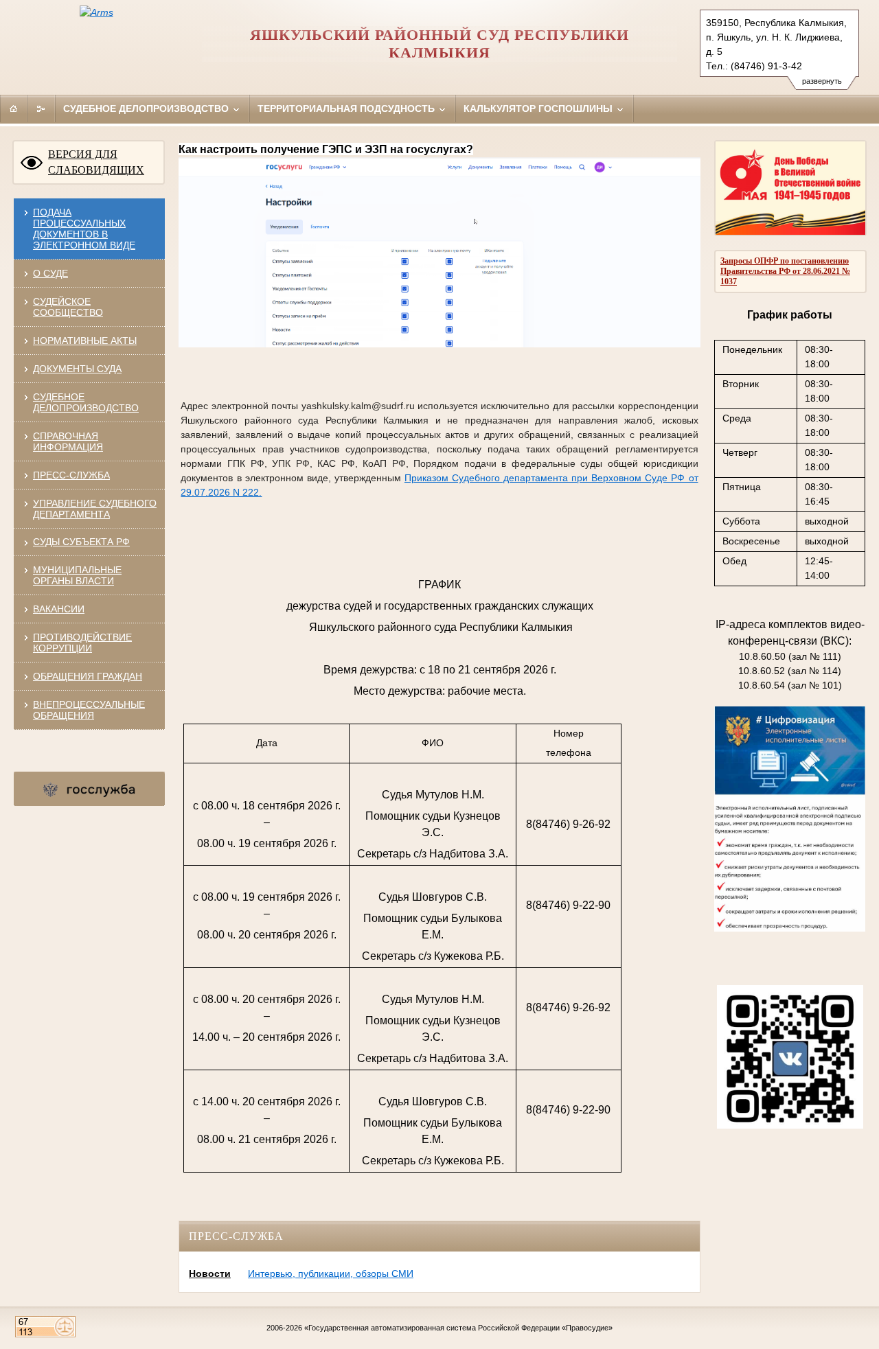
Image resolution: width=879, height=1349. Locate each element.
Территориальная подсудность (347, 108)
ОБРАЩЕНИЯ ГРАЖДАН (87, 676)
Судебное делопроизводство (147, 108)
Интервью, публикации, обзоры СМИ (330, 1273)
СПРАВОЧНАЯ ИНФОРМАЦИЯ (68, 441)
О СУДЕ (50, 273)
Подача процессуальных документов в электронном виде (84, 229)
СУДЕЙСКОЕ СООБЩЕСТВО (68, 307)
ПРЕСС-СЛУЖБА (71, 475)
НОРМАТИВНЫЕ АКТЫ (85, 340)
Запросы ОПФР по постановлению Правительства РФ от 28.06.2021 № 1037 (785, 271)
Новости (210, 1273)
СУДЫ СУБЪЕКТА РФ (81, 541)
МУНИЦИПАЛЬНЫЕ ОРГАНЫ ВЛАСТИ (77, 575)
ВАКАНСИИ (58, 608)
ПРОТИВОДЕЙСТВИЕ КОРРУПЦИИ (82, 643)
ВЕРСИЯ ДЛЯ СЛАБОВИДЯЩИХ (96, 162)
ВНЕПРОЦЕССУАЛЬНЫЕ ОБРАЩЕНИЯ (89, 710)
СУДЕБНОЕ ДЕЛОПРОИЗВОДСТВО (86, 402)
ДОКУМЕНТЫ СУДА (77, 368)
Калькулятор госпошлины (539, 108)
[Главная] (13, 108)
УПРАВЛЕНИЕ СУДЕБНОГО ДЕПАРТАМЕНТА (95, 509)
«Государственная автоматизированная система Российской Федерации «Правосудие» (458, 1328)
